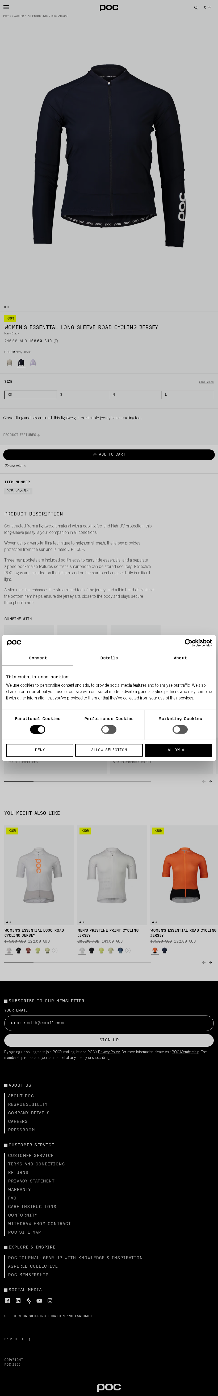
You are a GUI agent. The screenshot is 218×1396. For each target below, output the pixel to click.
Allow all (178, 750)
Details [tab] (109, 658)
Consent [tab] (38, 658)
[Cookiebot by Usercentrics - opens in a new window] (188, 643)
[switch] (108, 729)
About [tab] (180, 658)
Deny (40, 750)
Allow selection (109, 750)
